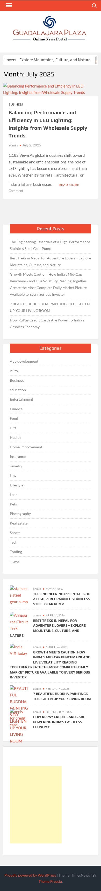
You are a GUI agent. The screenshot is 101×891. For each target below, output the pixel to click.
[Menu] (8, 5)
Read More (69, 185)
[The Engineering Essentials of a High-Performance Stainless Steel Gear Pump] (19, 594)
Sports (15, 532)
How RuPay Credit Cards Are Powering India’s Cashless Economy (47, 323)
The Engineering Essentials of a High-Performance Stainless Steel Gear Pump (50, 245)
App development (24, 361)
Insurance (18, 456)
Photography (20, 513)
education (18, 390)
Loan (14, 494)
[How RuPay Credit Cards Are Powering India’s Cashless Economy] (19, 717)
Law (13, 475)
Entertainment (21, 399)
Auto (14, 371)
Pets (13, 504)
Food (14, 418)
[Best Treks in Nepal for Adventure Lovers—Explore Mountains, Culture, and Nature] (19, 621)
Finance (16, 409)
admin (13, 145)
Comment (16, 191)
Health (15, 437)
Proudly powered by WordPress (30, 875)
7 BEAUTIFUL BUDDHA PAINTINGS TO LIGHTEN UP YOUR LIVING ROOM (50, 307)
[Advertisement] (36, 804)
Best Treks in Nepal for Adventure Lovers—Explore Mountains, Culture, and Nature (50, 261)
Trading (16, 551)
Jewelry (16, 466)
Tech (13, 542)
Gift (13, 428)
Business (16, 104)
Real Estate (18, 523)
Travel (15, 561)
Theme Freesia (50, 881)
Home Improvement (26, 447)
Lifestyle (16, 485)
